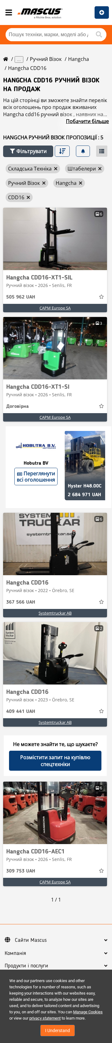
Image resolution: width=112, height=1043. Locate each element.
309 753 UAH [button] (20, 871)
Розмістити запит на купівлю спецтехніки (55, 761)
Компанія (15, 953)
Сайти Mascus (31, 940)
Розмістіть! (102, 12)
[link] (55, 239)
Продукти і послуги (26, 966)
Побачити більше (87, 121)
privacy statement (45, 1018)
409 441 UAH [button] (20, 711)
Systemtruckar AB (55, 613)
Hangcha (78, 59)
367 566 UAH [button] (20, 602)
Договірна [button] (17, 406)
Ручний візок (46, 59)
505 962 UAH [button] (20, 297)
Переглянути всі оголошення (36, 476)
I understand (57, 1030)
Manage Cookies (88, 1012)
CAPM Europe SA (55, 308)
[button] (28, 151)
